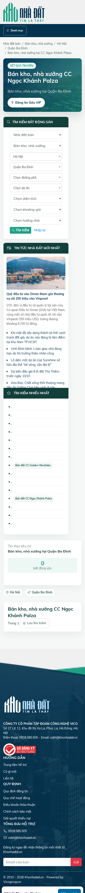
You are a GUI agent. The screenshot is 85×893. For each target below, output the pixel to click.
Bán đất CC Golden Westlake (33, 465)
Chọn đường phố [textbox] (24, 178)
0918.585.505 (17, 831)
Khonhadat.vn (34, 877)
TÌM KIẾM (22, 230)
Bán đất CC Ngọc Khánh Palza (33, 498)
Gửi (76, 862)
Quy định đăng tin (15, 791)
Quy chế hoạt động (16, 798)
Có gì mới (9, 772)
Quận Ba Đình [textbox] (23, 167)
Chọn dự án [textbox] (21, 188)
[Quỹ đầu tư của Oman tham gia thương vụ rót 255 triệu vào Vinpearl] (36, 274)
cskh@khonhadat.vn (64, 737)
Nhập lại (39, 230)
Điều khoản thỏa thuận (19, 805)
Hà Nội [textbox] (18, 157)
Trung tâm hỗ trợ (15, 765)
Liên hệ (8, 778)
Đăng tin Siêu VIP (28, 103)
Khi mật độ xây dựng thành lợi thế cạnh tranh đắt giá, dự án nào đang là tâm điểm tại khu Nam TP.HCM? (36, 337)
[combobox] (36, 156)
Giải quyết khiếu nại (17, 818)
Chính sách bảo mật (17, 812)
